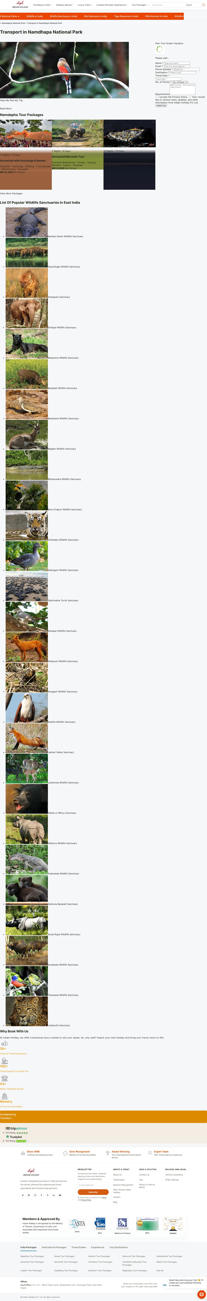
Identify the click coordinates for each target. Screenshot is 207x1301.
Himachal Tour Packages (133, 1256)
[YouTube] (60, 1195)
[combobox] (163, 5)
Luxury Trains (84, 5)
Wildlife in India (34, 16)
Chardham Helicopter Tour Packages (134, 1263)
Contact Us (144, 1174)
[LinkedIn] (53, 1195)
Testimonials (118, 1180)
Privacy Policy (179, 97)
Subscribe (93, 1192)
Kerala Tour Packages (64, 1256)
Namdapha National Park (13, 23)
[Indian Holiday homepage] (31, 1172)
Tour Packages (139, 5)
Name (159, 63)
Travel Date (162, 75)
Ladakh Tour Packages (31, 1270)
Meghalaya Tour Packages (134, 1270)
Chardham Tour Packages (100, 1262)
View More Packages (11, 193)
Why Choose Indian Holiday (122, 1191)
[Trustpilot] (22, 1195)
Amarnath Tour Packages (66, 1262)
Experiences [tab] (97, 1247)
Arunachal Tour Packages (32, 1262)
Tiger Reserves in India (126, 16)
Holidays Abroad (64, 5)
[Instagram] (35, 1195)
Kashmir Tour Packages (99, 1256)
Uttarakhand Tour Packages (169, 1256)
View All (159, 1270)
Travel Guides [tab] (78, 1247)
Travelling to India (41, 5)
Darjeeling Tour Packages (66, 1270)
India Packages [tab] (28, 1247)
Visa (141, 1180)
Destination (162, 72)
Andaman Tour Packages (99, 1270)
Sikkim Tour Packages (166, 1262)
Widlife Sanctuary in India (63, 16)
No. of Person (163, 82)
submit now (161, 106)
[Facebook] (41, 1195)
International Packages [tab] (54, 1247)
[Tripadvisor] (29, 1195)
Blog (115, 1202)
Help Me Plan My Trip (11, 100)
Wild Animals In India (156, 16)
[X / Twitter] (47, 1195)
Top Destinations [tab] (118, 1247)
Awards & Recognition (123, 1185)
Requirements (162, 94)
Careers (116, 1197)
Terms (104, 1197)
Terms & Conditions (174, 1174)
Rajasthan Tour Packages (32, 1256)
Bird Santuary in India (95, 16)
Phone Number (164, 69)
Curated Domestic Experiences (111, 5)
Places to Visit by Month (147, 1186)
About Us (117, 1174)
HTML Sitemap (172, 1180)
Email (159, 66)
